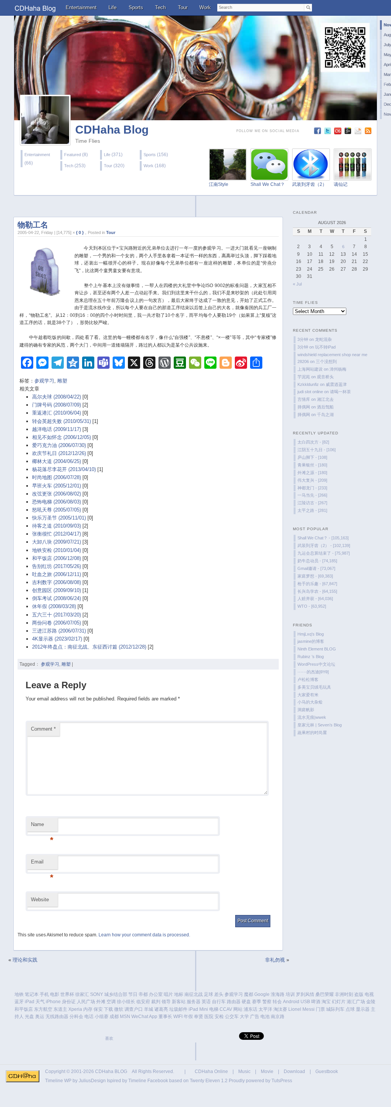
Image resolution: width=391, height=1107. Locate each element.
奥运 (39, 1016)
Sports (136, 7)
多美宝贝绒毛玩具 (314, 687)
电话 (89, 1016)
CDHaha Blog (112, 129)
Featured (72, 154)
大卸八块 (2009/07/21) (56, 542)
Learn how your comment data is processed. (144, 935)
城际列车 (335, 1009)
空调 (111, 1001)
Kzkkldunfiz (308, 384)
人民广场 (86, 1001)
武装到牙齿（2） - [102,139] (323, 545)
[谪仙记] (353, 176)
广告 (254, 1016)
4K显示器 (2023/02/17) (57, 639)
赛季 (256, 1001)
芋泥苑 (303, 376)
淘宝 (326, 1001)
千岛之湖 (325, 414)
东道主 (60, 1009)
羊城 (148, 1009)
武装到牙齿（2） (309, 184)
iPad (29, 1001)
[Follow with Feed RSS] (369, 133)
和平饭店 (24, 1009)
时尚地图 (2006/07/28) (56, 477)
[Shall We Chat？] (269, 176)
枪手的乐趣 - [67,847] (317, 583)
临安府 (143, 1001)
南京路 (277, 1016)
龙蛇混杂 (323, 339)
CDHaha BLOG (111, 1071)
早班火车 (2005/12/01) (56, 486)
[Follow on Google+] (348, 133)
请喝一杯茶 (340, 391)
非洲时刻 (344, 994)
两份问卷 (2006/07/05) (56, 623)
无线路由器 (56, 1016)
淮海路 (277, 994)
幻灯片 (339, 1001)
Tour (182, 7)
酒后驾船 (325, 407)
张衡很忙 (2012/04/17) (56, 534)
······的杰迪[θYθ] (313, 672)
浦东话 (250, 1009)
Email (42, 864)
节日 (132, 994)
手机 (44, 994)
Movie (267, 1071)
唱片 (168, 994)
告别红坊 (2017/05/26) (56, 566)
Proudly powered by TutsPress (260, 1080)
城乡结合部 (115, 994)
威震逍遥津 (336, 384)
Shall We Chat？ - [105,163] (323, 538)
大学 (244, 1016)
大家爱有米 (307, 694)
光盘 (29, 1016)
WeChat (139, 1016)
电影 (54, 994)
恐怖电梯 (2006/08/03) (56, 502)
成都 (114, 1016)
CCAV (226, 1009)
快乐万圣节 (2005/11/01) (59, 518)
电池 (265, 1016)
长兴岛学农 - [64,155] (317, 591)
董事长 (165, 1016)
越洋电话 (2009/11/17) (56, 429)
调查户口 (133, 1009)
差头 (218, 994)
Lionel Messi (301, 1009)
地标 (178, 994)
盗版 (359, 994)
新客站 (179, 1001)
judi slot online (310, 391)
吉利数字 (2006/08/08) (56, 582)
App (153, 1016)
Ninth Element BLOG (316, 649)
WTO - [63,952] (311, 606)
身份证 (69, 1001)
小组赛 (101, 1016)
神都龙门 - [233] (312, 488)
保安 (98, 1009)
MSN (125, 1016)
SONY (96, 994)
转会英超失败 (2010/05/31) (61, 421)
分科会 (76, 1016)
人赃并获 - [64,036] (315, 598)
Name (42, 826)
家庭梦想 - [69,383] (315, 576)
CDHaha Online (211, 1071)
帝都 (143, 994)
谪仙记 (340, 184)
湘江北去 (325, 399)
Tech (160, 7)
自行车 (219, 1001)
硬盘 (246, 1001)
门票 (320, 1009)
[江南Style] (228, 176)
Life (112, 7)
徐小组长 (126, 1001)
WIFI (178, 1016)
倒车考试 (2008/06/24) (56, 598)
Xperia (75, 1009)
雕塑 (62, 381)
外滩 (100, 1001)
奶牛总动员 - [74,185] (317, 560)
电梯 (213, 1009)
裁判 (155, 1001)
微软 (118, 1009)
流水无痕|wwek (311, 717)
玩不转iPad (325, 347)
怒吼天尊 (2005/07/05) (56, 510)
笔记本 (32, 994)
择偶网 (303, 407)
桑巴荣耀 (324, 994)
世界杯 (67, 994)
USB (305, 1001)
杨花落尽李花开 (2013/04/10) (64, 469)
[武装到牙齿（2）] (311, 176)
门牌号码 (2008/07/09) (56, 405)
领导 (166, 1001)
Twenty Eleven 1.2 (209, 1080)
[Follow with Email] (358, 133)
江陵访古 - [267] (312, 502)
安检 (219, 1016)
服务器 (193, 1001)
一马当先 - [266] (312, 495)
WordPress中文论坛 (316, 664)
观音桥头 (325, 376)
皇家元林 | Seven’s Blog (319, 725)
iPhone (53, 1001)
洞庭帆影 (305, 709)
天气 (40, 1001)
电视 (369, 994)
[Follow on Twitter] (328, 133)
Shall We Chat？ (267, 184)
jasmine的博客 (310, 641)
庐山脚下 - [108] (312, 457)
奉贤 (198, 1016)
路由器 (234, 1001)
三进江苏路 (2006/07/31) (59, 631)
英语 (206, 1001)
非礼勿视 (275, 960)
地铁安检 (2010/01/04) (56, 550)
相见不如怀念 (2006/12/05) (61, 437)
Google (262, 994)
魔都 (248, 994)
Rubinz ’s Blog (310, 656)
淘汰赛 (280, 1009)
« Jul (297, 284)
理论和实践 (25, 960)
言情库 (303, 399)
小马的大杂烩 (310, 702)
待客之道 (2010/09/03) (56, 526)
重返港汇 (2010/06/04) (56, 413)
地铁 (19, 994)
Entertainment (81, 7)
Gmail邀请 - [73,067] (316, 568)
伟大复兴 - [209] (312, 480)
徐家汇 (82, 994)
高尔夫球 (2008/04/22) (56, 397)
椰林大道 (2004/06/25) (56, 461)
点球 (350, 1009)
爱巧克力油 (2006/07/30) (59, 445)
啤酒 (315, 1001)
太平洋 (265, 1009)
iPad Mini (198, 1009)
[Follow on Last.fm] (338, 133)
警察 (266, 1001)
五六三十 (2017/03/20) (56, 615)
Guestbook (326, 1071)
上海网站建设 (310, 369)
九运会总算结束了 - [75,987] (323, 553)
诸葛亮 (161, 1009)
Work (205, 7)
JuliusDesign (92, 1080)
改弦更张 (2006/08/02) (56, 494)
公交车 (232, 1016)
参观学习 (44, 381)
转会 (277, 1001)
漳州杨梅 (338, 369)
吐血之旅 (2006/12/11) (56, 574)
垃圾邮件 (178, 1009)
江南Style (218, 184)
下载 (108, 1009)
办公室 (156, 994)
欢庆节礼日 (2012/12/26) (59, 453)
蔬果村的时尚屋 (312, 732)
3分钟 (302, 339)
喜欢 (109, 1038)
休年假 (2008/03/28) (54, 606)
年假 (188, 1016)
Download (294, 1071)
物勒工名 (33, 225)
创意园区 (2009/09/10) (56, 590)
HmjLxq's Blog (310, 634)
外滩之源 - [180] (312, 472)
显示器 (363, 1009)
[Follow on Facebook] (318, 133)
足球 (208, 994)
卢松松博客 (307, 679)
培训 (290, 994)
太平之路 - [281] (312, 510)
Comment (43, 729)
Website (40, 899)
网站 (237, 1009)
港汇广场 (356, 1001)
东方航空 (43, 1009)
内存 (87, 1009)
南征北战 (193, 994)
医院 (208, 1016)
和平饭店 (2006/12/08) (56, 558)
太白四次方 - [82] (313, 442)
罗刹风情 (305, 994)
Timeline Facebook (148, 1080)
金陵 (370, 1001)
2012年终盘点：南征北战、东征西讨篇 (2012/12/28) (89, 647)
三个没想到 (326, 361)
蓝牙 (19, 1001)
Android (291, 1001)
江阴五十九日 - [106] (316, 449)
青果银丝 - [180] (312, 465)
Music (244, 1071)
